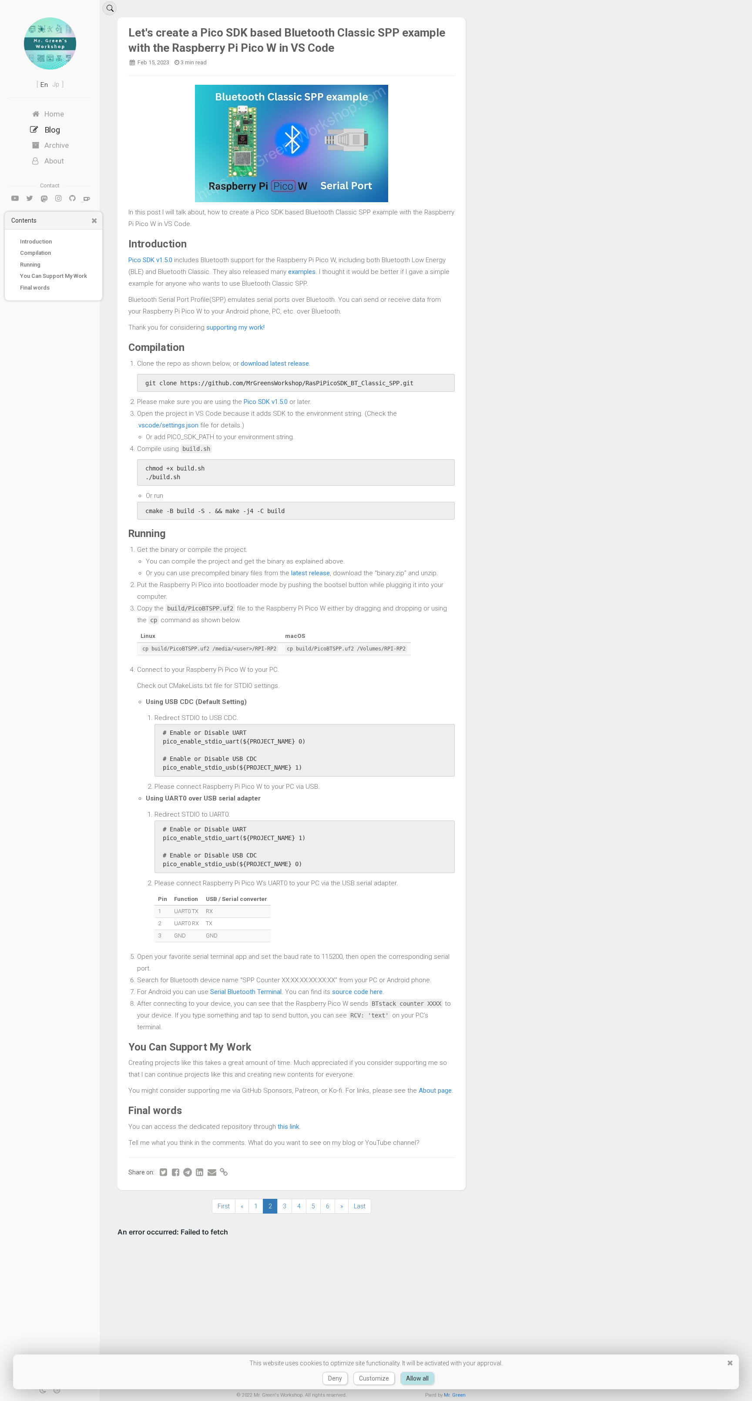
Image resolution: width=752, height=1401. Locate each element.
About (54, 161)
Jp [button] (56, 84)
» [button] (341, 1206)
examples (302, 272)
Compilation (35, 253)
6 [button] (327, 1206)
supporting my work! (235, 327)
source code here (357, 992)
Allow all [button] (417, 1378)
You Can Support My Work (53, 276)
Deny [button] (335, 1378)
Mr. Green (455, 1395)
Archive (56, 145)
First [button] (224, 1206)
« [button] (242, 1206)
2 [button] (270, 1206)
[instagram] (58, 198)
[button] (94, 221)
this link (288, 1127)
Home (54, 114)
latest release (310, 573)
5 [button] (313, 1206)
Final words (35, 287)
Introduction (36, 241)
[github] (72, 198)
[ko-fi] (87, 198)
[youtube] (15, 198)
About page (435, 1090)
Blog (52, 129)
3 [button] (284, 1206)
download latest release (275, 363)
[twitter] (30, 198)
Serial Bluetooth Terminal (246, 992)
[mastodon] (44, 198)
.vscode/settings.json (167, 425)
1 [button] (256, 1206)
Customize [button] (374, 1378)
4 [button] (299, 1206)
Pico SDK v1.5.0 (150, 260)
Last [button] (360, 1206)
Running (30, 264)
